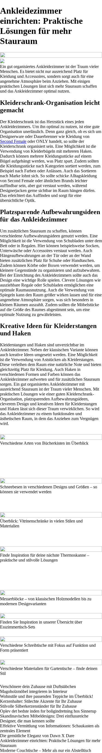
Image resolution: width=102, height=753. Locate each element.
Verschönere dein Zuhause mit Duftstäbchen (38, 686)
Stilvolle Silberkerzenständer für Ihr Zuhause (38, 706)
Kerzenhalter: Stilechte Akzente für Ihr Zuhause (41, 701)
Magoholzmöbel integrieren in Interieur (33, 691)
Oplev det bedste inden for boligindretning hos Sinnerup (48, 711)
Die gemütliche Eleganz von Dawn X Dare (37, 735)
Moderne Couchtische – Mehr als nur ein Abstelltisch (45, 750)
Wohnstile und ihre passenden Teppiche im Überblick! (46, 696)
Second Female (13, 141)
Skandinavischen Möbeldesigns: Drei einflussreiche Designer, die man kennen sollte (44, 718)
